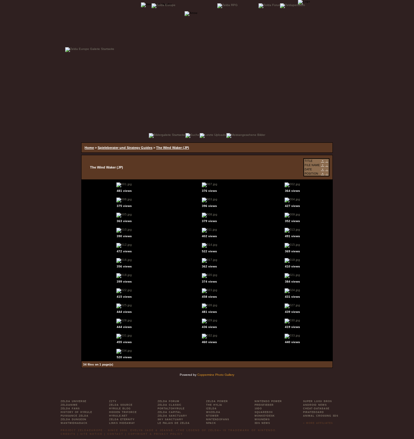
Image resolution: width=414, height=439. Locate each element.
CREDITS (68, 434)
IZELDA (211, 408)
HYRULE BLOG (120, 408)
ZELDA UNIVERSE (73, 401)
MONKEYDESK (265, 415)
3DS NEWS (262, 423)
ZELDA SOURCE (120, 405)
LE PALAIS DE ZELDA (174, 423)
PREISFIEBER (264, 405)
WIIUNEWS (262, 419)
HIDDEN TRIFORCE (123, 412)
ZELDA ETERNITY (122, 419)
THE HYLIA (214, 405)
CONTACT (115, 434)
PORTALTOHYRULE (171, 408)
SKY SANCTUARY (170, 419)
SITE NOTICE (91, 434)
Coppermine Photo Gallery (215, 374)
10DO (258, 408)
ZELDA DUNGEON (73, 419)
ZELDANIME (69, 405)
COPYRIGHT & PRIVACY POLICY (155, 434)
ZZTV (112, 401)
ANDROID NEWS (315, 405)
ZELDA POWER (217, 401)
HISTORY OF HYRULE (76, 412)
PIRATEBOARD (313, 412)
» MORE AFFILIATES (318, 423)
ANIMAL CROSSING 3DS (320, 415)
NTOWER (212, 415)
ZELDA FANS (70, 408)
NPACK (211, 423)
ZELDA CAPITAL (169, 412)
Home (89, 147)
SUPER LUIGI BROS (317, 401)
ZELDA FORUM (168, 401)
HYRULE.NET (118, 415)
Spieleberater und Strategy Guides (125, 147)
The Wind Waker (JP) (172, 147)
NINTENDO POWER (268, 401)
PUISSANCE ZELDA (74, 415)
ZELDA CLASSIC (170, 405)
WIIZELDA (213, 412)
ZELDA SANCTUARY (172, 415)
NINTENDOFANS (217, 419)
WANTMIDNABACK (74, 423)
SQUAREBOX (264, 412)
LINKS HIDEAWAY (122, 423)
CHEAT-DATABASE (316, 408)
